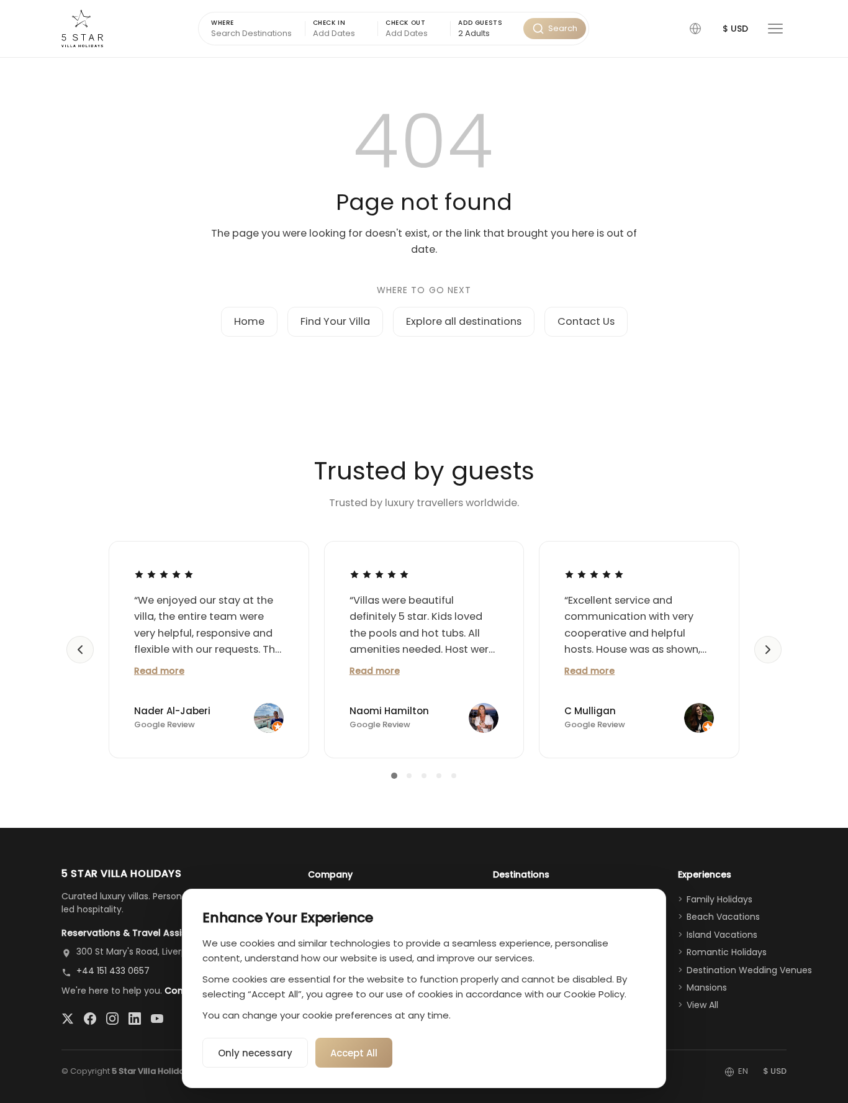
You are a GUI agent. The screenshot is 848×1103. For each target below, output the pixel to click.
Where (222, 22)
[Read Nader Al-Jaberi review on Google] (164, 574)
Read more (159, 671)
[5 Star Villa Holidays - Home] (82, 28)
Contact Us (586, 321)
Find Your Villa (335, 321)
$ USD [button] (735, 28)
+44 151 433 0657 (113, 971)
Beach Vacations (723, 916)
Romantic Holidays (727, 952)
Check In (329, 22)
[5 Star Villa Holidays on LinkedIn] (135, 1018)
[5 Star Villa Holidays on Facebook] (90, 1018)
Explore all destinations (463, 321)
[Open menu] (775, 28)
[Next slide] (768, 649)
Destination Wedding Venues (749, 970)
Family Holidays (719, 899)
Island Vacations (722, 934)
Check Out (405, 22)
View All (702, 1005)
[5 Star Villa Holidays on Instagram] (112, 1018)
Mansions (707, 987)
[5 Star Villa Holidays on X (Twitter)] (67, 1018)
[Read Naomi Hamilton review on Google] (379, 574)
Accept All (353, 1053)
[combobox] (486, 34)
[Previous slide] (80, 649)
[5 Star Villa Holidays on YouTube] (157, 1018)
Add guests (480, 22)
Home (249, 321)
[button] (695, 28)
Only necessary (255, 1053)
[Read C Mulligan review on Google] (594, 574)
